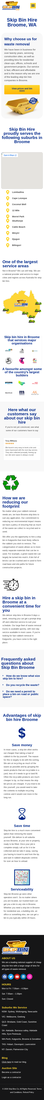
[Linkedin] (23, 976)
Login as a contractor (11, 1077)
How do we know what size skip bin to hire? (21, 677)
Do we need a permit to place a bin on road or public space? (20, 694)
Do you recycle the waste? (22, 685)
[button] (33, 5)
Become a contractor (11, 1072)
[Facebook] (4, 976)
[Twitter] (11, 976)
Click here (6, 1062)
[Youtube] (17, 976)
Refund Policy (28, 1092)
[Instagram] (29, 976)
